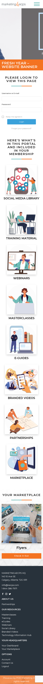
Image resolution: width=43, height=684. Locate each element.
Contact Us (7, 663)
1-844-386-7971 (9, 588)
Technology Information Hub (16, 635)
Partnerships (8, 604)
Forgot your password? (21, 128)
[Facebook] (3, 594)
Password (6, 104)
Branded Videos (10, 632)
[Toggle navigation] (36, 4)
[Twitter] (10, 594)
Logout (5, 666)
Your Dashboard (10, 645)
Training (6, 618)
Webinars (7, 625)
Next (39, 527)
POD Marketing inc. (26, 678)
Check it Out (21, 556)
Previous (2, 527)
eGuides (6, 621)
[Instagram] (6, 594)
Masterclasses (9, 614)
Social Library (8, 628)
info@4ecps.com (10, 585)
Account (6, 659)
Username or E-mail (10, 93)
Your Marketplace (11, 649)
